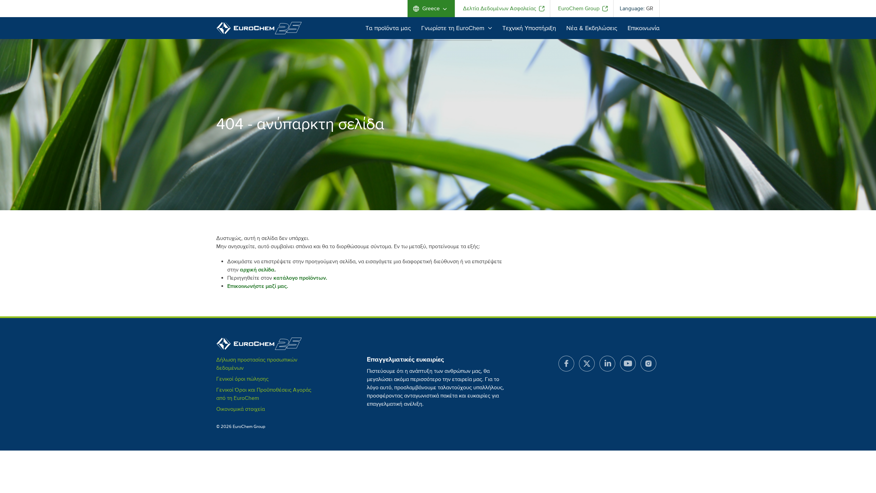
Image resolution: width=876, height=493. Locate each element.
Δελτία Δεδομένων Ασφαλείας (499, 8)
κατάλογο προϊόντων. (300, 278)
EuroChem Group (579, 8)
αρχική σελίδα (257, 269)
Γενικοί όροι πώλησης (242, 379)
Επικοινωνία (644, 28)
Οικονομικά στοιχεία (240, 409)
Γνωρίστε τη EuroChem (453, 28)
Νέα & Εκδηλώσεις (591, 28)
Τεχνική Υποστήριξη (529, 28)
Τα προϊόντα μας (388, 28)
